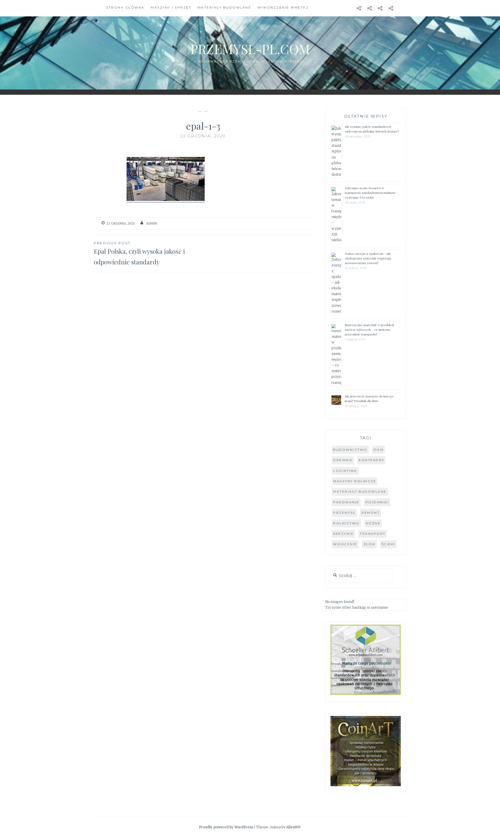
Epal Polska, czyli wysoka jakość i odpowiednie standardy (139, 253)
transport (373, 534)
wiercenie (345, 544)
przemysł (344, 513)
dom (378, 450)
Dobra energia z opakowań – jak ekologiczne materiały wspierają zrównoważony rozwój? (368, 258)
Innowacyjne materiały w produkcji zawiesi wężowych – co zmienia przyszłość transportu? (369, 329)
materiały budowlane (360, 491)
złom (369, 544)
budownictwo (350, 450)
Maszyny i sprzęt (171, 7)
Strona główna (125, 7)
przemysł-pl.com (250, 49)
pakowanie (346, 502)
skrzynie (343, 534)
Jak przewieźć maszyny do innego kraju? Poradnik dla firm (369, 398)
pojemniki (377, 502)
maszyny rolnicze (354, 481)
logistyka (345, 471)
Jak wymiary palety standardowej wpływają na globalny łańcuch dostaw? (372, 128)
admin (151, 223)
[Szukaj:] (361, 576)
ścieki (388, 544)
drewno (343, 460)
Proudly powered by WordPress (226, 827)
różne (373, 523)
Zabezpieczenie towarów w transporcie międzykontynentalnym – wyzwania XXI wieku (371, 192)
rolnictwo (346, 523)
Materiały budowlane (224, 7)
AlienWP (293, 827)
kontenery (371, 460)
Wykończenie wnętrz (283, 7)
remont (370, 513)
